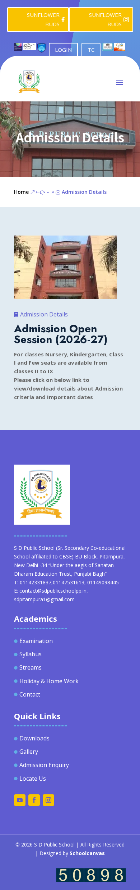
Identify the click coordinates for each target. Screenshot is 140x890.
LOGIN (63, 49)
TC (91, 49)
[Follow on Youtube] (19, 800)
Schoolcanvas (87, 853)
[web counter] (91, 880)
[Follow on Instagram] (48, 800)
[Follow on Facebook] (34, 800)
